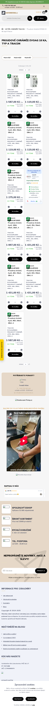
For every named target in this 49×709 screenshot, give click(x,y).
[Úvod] (10, 13)
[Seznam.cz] (27, 201)
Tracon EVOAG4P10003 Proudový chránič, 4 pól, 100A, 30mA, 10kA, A (14, 237)
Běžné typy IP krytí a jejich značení (14, 645)
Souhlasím (31, 699)
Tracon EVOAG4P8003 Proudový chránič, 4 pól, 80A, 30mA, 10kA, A (14, 332)
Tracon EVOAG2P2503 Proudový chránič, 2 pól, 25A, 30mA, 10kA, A (33, 94)
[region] (24, 493)
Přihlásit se (41, 571)
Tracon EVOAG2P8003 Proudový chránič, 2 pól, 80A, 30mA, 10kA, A (14, 189)
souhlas (32, 688)
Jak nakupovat (8, 596)
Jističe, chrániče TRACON (14, 29)
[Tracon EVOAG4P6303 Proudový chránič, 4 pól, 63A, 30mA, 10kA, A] (34, 272)
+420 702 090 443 (10, 5)
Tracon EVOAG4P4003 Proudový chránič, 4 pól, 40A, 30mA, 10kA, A (14, 284)
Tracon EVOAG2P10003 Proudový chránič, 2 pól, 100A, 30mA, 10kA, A (14, 94)
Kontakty (6, 603)
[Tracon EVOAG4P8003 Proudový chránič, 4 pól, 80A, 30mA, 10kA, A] (15, 319)
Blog (4, 607)
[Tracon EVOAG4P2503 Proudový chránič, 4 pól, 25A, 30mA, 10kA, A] (34, 224)
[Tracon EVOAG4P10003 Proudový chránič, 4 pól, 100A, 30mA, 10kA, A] (15, 224)
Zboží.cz (33, 201)
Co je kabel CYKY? (9, 638)
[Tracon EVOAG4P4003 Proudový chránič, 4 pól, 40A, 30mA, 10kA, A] (15, 272)
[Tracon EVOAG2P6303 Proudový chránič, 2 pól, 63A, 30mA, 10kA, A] (34, 129)
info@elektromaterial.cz (24, 393)
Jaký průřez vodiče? (9, 634)
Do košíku (15, 116)
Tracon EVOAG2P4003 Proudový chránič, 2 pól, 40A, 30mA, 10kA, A (14, 141)
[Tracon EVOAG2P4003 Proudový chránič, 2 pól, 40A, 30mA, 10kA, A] (15, 129)
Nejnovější (7, 58)
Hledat (29, 18)
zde (33, 705)
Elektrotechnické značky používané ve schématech (20, 649)
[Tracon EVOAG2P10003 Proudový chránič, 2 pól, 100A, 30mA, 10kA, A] (15, 81)
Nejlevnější (17, 58)
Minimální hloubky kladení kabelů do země (17, 641)
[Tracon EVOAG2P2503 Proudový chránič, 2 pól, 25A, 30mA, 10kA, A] (34, 81)
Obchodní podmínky (10, 599)
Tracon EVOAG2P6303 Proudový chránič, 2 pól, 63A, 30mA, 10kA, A (33, 141)
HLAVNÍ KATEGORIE (2, 350)
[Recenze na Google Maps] (6, 491)
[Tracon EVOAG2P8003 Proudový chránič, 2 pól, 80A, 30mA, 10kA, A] (15, 176)
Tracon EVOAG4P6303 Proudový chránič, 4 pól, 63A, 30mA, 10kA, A (33, 284)
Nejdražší (28, 58)
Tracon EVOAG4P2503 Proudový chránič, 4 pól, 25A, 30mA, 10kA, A (33, 237)
